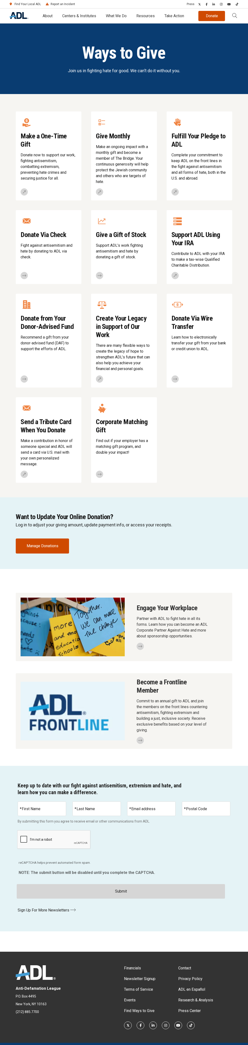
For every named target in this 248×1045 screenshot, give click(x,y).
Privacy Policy (190, 978)
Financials (132, 968)
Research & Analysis (195, 1000)
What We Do (116, 16)
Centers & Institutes (79, 16)
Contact (184, 968)
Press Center (189, 1010)
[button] (234, 16)
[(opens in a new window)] (128, 1025)
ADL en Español (191, 989)
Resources (145, 16)
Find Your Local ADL (28, 4)
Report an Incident (63, 4)
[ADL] (19, 17)
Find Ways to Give (139, 1010)
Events (130, 1000)
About (48, 16)
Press (190, 4)
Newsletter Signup (139, 978)
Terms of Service (138, 989)
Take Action (174, 16)
